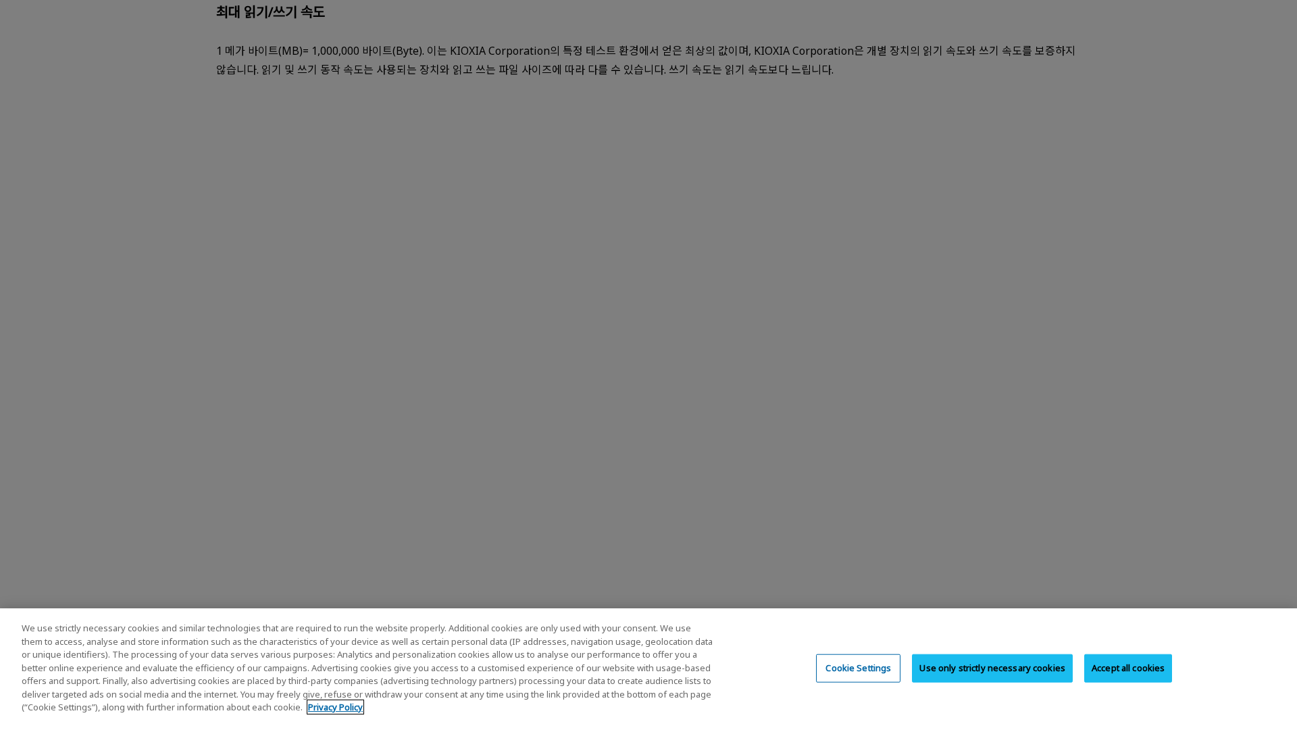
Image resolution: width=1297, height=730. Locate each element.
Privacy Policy (335, 707)
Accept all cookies (1128, 668)
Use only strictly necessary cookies (992, 668)
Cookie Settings (858, 668)
